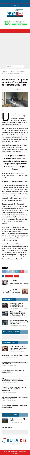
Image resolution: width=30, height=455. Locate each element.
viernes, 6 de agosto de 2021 (17, 422)
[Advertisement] (15, 48)
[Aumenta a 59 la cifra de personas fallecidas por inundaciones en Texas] (5, 305)
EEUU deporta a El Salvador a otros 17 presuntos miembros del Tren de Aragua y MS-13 (18, 313)
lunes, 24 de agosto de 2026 (9, 374)
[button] (28, 1)
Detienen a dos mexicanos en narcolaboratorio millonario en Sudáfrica (15, 398)
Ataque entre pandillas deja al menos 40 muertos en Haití (13, 371)
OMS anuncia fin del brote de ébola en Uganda (15, 355)
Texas (16, 276)
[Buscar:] (15, 66)
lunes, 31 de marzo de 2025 (16, 317)
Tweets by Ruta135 (7, 428)
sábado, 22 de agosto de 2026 (9, 392)
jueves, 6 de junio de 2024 (9, 89)
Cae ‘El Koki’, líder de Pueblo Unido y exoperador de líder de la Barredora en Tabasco (19, 348)
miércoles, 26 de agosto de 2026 (18, 351)
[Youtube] (18, 5)
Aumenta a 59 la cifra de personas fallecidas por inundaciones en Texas (16, 305)
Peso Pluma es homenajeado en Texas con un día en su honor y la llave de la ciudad (19, 322)
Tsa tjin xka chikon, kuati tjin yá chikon (18, 419)
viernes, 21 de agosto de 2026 (9, 409)
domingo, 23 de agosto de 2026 (9, 382)
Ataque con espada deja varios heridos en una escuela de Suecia (14, 406)
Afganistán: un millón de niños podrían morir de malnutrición (15, 362)
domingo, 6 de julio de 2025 (17, 308)
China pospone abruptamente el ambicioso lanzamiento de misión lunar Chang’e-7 (14, 379)
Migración (9, 276)
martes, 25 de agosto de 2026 (9, 365)
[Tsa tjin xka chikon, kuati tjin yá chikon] (5, 420)
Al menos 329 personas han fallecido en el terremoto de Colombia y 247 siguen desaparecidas (14, 389)
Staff (19, 89)
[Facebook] (11, 5)
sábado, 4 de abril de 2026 (16, 325)
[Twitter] (15, 5)
